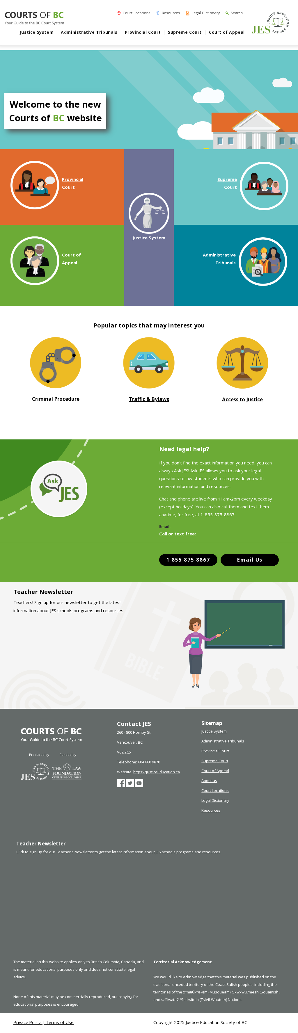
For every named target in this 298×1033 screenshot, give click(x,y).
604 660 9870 (149, 762)
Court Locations (215, 790)
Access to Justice (242, 399)
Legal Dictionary (215, 800)
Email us (249, 559)
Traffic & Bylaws (149, 399)
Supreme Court (185, 32)
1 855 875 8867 (188, 559)
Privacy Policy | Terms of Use (43, 1022)
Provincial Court (143, 32)
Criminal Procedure (55, 399)
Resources (210, 810)
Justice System (37, 32)
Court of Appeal (227, 32)
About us (209, 780)
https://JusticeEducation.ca (156, 771)
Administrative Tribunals (89, 32)
